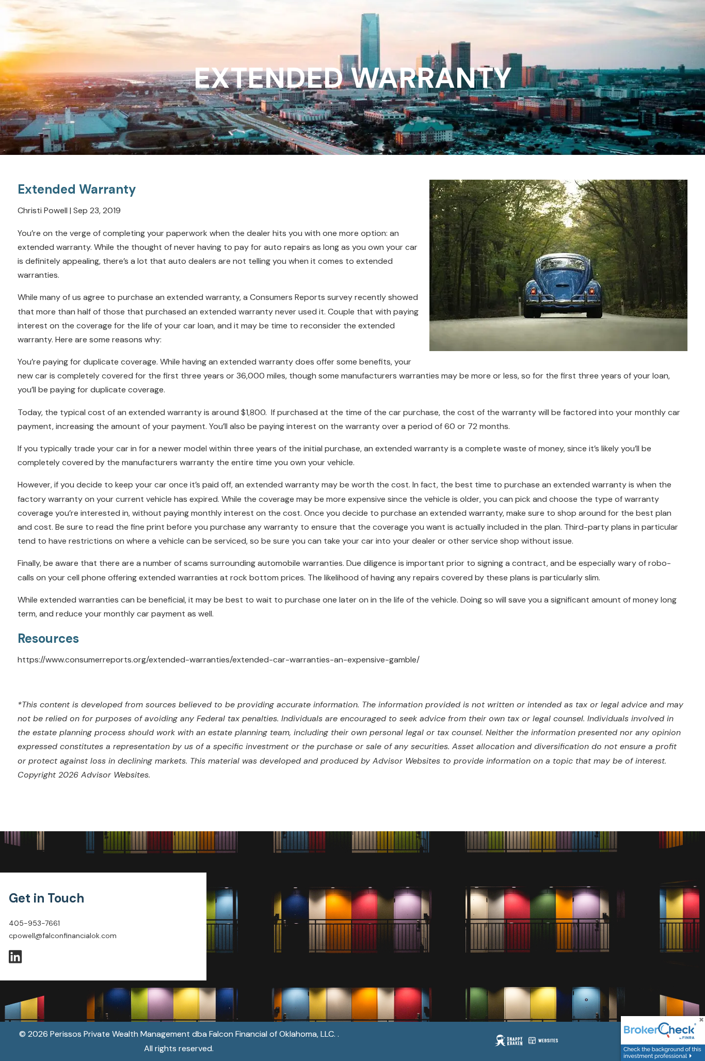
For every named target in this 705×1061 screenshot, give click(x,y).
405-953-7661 (34, 923)
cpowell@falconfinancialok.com (63, 935)
